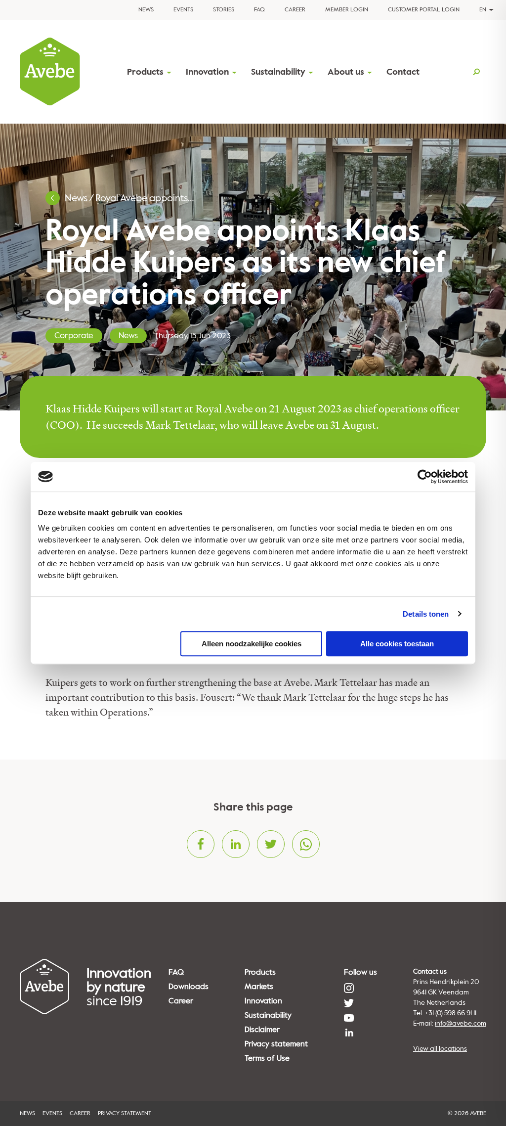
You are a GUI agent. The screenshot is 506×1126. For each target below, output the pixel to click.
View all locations (440, 1048)
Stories (223, 9)
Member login (346, 9)
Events (183, 9)
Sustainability (278, 72)
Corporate (73, 335)
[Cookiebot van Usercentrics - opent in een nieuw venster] (424, 476)
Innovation (207, 72)
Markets (259, 986)
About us (346, 72)
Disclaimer (262, 1030)
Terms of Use (267, 1058)
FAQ (259, 9)
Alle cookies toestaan (397, 643)
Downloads (189, 986)
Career (295, 9)
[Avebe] (50, 72)
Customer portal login (424, 9)
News (146, 9)
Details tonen (426, 614)
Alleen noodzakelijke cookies (251, 643)
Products (145, 72)
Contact (403, 72)
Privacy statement (276, 1044)
